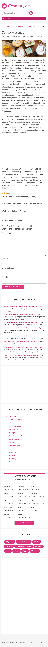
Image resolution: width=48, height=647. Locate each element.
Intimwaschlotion (14, 423)
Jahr (32, 507)
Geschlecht (7, 486)
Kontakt (32, 642)
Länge (33, 486)
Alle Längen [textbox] (35, 489)
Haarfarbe (21, 486)
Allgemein (9, 542)
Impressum (4, 642)
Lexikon (14, 26)
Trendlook (7, 514)
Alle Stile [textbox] (35, 503)
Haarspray (12, 459)
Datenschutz (13, 642)
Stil (33, 500)
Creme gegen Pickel (16, 416)
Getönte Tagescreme (16, 420)
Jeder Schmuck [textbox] (23, 496)
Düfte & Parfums (23, 542)
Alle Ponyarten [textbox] (9, 503)
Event (19, 507)
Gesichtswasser (14, 439)
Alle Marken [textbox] (22, 517)
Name (5, 259)
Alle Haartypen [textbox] (37, 496)
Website (5, 277)
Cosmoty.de (6, 26)
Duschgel (12, 433)
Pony (5, 500)
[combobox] (10, 489)
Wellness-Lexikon (25, 26)
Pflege (16, 551)
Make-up (38, 546)
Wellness (34, 551)
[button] (4, 18)
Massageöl (12, 442)
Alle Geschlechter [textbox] (10, 489)
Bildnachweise (23, 642)
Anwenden (24, 522)
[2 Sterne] (4, 193)
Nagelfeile (12, 462)
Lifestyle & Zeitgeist (23, 546)
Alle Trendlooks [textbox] (10, 517)
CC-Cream (12, 452)
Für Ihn (36, 542)
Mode (8, 551)
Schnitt (6, 493)
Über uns (40, 642)
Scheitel (20, 500)
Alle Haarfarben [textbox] (23, 489)
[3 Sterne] (6, 193)
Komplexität (8, 507)
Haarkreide (12, 455)
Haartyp (34, 493)
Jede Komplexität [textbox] (10, 510)
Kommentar (7, 233)
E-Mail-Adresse (8, 268)
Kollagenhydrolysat (15, 426)
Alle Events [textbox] (21, 510)
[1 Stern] (3, 193)
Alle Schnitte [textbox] (9, 496)
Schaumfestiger (14, 446)
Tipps (25, 551)
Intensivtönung (14, 449)
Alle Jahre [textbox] (35, 510)
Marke (20, 514)
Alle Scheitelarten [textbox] (24, 503)
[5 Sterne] (10, 193)
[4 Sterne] (8, 193)
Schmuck (21, 493)
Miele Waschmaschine (16, 436)
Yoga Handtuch (14, 429)
